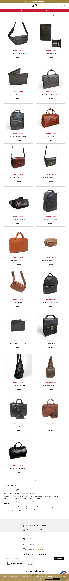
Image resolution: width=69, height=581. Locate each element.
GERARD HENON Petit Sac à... (50, 302)
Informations (29, 544)
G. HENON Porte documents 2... (18, 427)
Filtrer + (62, 16)
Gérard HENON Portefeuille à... (18, 95)
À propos (27, 539)
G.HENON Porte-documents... (18, 261)
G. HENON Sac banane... (18, 302)
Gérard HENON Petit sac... (51, 344)
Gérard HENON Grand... (50, 53)
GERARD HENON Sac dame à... (18, 178)
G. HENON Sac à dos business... (18, 136)
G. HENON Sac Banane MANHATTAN (18, 53)
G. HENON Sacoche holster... (18, 385)
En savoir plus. (49, 579)
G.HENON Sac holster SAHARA (50, 385)
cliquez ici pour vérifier (39, 549)
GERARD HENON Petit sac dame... (50, 178)
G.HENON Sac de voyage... (50, 136)
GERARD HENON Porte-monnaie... (50, 261)
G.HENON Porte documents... (51, 427)
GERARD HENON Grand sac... (18, 219)
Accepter (56, 579)
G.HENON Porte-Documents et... (50, 95)
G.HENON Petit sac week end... (18, 468)
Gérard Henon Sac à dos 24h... (50, 219)
